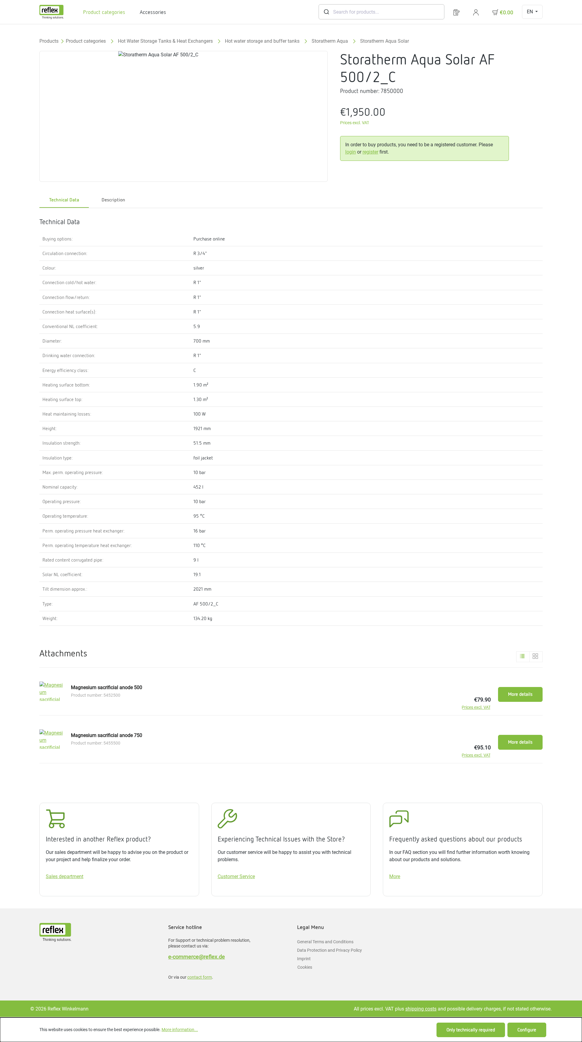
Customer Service (236, 876)
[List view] (523, 656)
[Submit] (326, 12)
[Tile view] (536, 656)
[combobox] (381, 11)
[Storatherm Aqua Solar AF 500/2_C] (183, 116)
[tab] (113, 200)
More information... (180, 1029)
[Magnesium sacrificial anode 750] (51, 739)
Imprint (304, 958)
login (350, 152)
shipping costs (420, 1009)
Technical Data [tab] (64, 200)
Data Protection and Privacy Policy (329, 950)
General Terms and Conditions (325, 941)
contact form (199, 977)
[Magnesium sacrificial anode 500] (51, 691)
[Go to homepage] (51, 12)
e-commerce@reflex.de (196, 957)
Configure (526, 1030)
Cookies (304, 967)
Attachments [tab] (63, 653)
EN (530, 12)
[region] (183, 116)
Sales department (64, 876)
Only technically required (471, 1030)
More (394, 876)
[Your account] (476, 12)
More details (520, 694)
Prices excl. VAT (354, 122)
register (370, 152)
